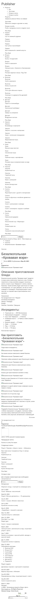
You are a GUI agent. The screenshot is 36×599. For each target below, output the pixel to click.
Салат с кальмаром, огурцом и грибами (17, 208)
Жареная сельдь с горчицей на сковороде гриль (16, 487)
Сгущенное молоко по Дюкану (10, 542)
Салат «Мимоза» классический (10, 491)
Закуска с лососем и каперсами (14, 130)
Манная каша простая (12, 148)
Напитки (7, 167)
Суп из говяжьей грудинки (13, 36)
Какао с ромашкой (10, 180)
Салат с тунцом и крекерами (10, 524)
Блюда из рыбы (13, 15)
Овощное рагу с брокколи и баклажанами (17, 68)
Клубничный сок (10, 170)
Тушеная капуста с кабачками (10, 515)
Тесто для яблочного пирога (13, 90)
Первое (7, 33)
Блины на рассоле (10, 86)
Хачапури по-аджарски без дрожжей (16, 95)
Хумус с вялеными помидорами (14, 135)
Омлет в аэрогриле (11, 63)
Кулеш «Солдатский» (11, 59)
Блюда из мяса (13, 13)
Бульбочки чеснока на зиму (9, 505)
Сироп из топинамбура (12, 103)
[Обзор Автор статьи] (5, 432)
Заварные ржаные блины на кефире (16, 19)
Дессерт (7, 100)
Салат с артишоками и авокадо (14, 204)
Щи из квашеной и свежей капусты (15, 50)
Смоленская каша (10, 153)
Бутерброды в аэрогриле (12, 126)
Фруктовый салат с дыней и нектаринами (17, 193)
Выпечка (7, 77)
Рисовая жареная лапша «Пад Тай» (16, 73)
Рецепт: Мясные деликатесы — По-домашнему (15, 496)
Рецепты (7, 7)
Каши (6, 144)
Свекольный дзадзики (11, 217)
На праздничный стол (7, 420)
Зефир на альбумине (11, 113)
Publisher (8, 3)
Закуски (7, 122)
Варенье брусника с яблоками (10, 571)
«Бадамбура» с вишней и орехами (11, 510)
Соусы (7, 213)
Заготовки (12, 11)
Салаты (7, 189)
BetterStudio (14, 591)
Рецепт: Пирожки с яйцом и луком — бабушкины (16, 448)
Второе (7, 55)
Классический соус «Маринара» (15, 221)
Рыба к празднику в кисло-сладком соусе (17, 28)
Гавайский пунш (10, 175)
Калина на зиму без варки (9, 442)
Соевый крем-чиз (10, 226)
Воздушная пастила (11, 117)
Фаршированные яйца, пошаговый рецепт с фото (16, 576)
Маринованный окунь (11, 140)
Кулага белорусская (11, 184)
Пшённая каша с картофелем (14, 157)
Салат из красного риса (8, 581)
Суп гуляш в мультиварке (12, 46)
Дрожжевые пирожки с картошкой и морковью (15, 567)
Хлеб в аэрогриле (10, 81)
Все (10, 9)
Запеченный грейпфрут (12, 108)
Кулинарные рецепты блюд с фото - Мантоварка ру (15, 239)
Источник (32, 417)
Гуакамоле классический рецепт (15, 231)
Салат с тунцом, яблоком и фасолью (12, 501)
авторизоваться (6, 479)
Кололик (7, 41)
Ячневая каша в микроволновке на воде (17, 162)
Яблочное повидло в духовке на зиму (16, 23)
